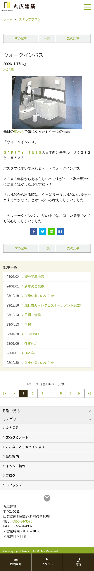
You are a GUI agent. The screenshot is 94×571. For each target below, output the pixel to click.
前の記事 (21, 38)
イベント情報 (15, 466)
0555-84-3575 (22, 521)
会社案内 (12, 456)
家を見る (12, 428)
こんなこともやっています (25, 447)
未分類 (8, 69)
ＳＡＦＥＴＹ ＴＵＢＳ (22, 152)
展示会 (19, 131)
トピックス (14, 485)
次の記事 (73, 38)
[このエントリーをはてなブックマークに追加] (60, 231)
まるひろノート (17, 437)
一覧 (47, 38)
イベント (47, 564)
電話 (78, 564)
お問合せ (15, 564)
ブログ (11, 475)
